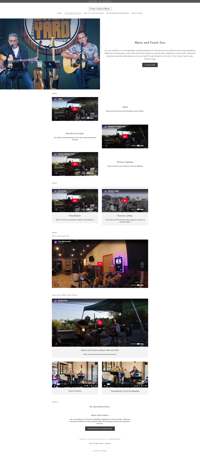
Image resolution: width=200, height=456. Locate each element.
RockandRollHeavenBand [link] (117, 13)
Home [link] (59, 13)
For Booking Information (100, 428)
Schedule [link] (108, 443)
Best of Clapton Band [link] (94, 13)
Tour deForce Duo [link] (73, 13)
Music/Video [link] (137, 13)
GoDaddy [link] (104, 451)
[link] (100, 9)
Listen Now (150, 65)
